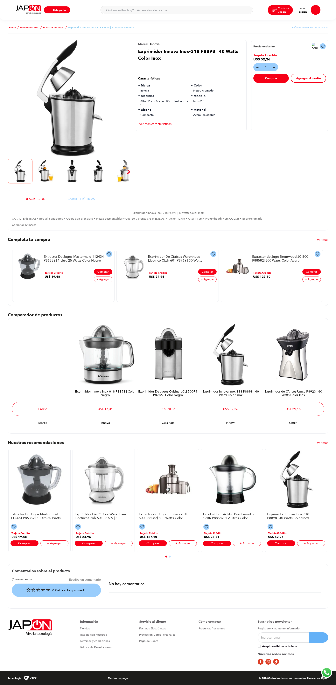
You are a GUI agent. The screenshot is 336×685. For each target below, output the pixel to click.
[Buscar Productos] (247, 10)
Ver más (322, 240)
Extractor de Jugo (53, 27)
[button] (57, 9)
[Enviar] (318, 637)
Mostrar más (155, 124)
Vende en (283, 8)
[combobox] (177, 10)
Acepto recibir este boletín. (280, 646)
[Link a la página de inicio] (12, 27)
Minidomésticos (29, 27)
